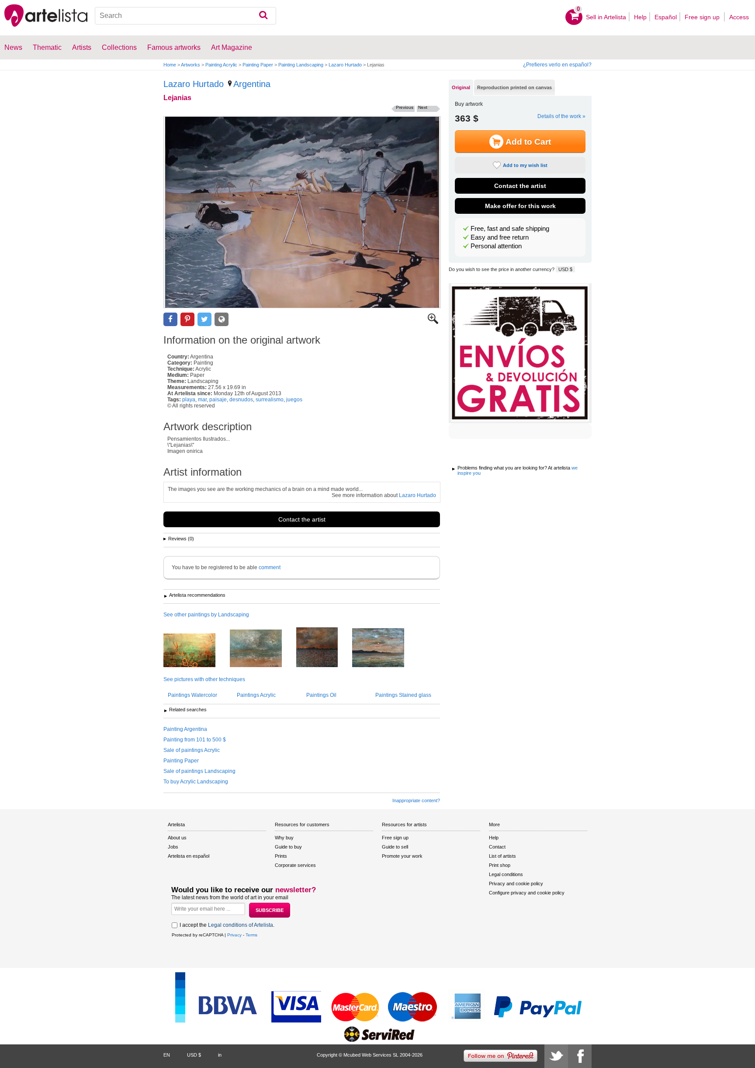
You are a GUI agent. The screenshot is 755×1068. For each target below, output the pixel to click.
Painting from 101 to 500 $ (194, 740)
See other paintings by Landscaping (206, 615)
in (220, 1055)
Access (739, 17)
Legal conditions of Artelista (240, 925)
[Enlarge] (433, 322)
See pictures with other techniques (204, 679)
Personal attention (496, 246)
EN (166, 1055)
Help (640, 17)
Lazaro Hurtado (345, 64)
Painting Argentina (185, 729)
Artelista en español (188, 856)
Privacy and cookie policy (516, 883)
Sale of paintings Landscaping (199, 771)
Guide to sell (395, 846)
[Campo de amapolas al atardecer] (323, 647)
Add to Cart (528, 141)
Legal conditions (506, 874)
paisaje (218, 400)
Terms (251, 934)
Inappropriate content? (416, 800)
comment (270, 567)
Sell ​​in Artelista (606, 17)
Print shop (499, 865)
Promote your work (402, 856)
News (13, 47)
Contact (497, 846)
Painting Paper (257, 64)
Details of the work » (561, 116)
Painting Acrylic (221, 64)
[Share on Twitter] (204, 319)
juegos (294, 400)
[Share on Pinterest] (187, 319)
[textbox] (185, 15)
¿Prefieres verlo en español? (557, 65)
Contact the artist (302, 519)
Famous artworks (174, 47)
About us (177, 837)
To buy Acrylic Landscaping (195, 782)
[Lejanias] (302, 212)
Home (169, 64)
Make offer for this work (520, 205)
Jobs (173, 846)
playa (188, 400)
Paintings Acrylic (256, 695)
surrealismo (270, 400)
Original (461, 87)
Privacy (234, 934)
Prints (281, 856)
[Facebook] (580, 1056)
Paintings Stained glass (403, 695)
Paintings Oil (321, 695)
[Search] (263, 15)
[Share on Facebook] (170, 319)
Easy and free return (500, 237)
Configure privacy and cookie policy (527, 892)
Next (422, 107)
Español (666, 17)
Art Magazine (231, 47)
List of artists (502, 856)
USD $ (565, 269)
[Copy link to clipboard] (222, 319)
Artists (81, 47)
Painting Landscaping (300, 64)
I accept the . (227, 925)
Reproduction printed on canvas (514, 87)
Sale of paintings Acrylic (191, 750)
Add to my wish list (525, 165)
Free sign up (703, 17)
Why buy (284, 837)
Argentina (251, 84)
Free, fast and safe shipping (510, 228)
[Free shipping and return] (520, 353)
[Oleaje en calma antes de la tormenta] (262, 649)
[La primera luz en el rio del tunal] (196, 650)
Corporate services (295, 865)
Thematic (47, 47)
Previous (404, 107)
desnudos (241, 400)
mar (202, 400)
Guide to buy (288, 846)
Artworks (190, 64)
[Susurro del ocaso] (384, 648)
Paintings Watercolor (192, 695)
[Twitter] (556, 1056)
